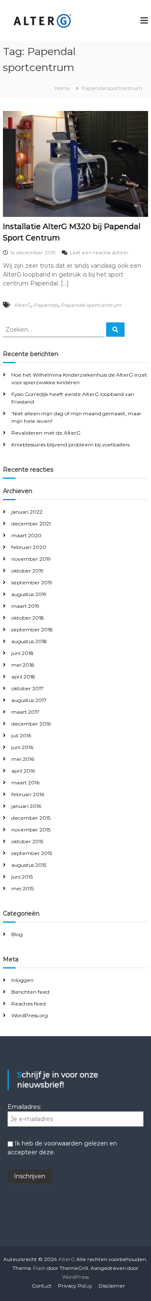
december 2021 (31, 523)
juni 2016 (22, 747)
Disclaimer (112, 1286)
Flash (39, 1268)
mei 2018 (22, 665)
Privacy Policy (75, 1286)
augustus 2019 (29, 594)
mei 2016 (22, 759)
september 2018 (32, 629)
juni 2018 (22, 653)
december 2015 (30, 818)
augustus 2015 (28, 865)
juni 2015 (22, 876)
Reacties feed (28, 1003)
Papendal (46, 305)
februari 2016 (27, 794)
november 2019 (31, 559)
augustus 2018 (29, 641)
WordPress (75, 1277)
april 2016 (23, 771)
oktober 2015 (27, 841)
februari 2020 (28, 547)
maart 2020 (26, 535)
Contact (42, 1286)
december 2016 (31, 723)
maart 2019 (25, 606)
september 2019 (31, 582)
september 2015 (31, 853)
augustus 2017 (29, 700)
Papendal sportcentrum (91, 305)
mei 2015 (22, 888)
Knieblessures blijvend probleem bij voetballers (70, 444)
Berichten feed (30, 992)
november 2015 (30, 829)
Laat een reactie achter (99, 252)
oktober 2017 (27, 688)
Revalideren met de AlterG (46, 433)
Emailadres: (24, 1107)
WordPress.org (29, 1015)
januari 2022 (26, 512)
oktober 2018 (27, 618)
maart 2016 (25, 782)
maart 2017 (25, 712)
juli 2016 (21, 735)
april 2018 (23, 676)
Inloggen (22, 980)
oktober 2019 (27, 570)
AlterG (22, 305)
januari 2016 (26, 806)
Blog (17, 934)
